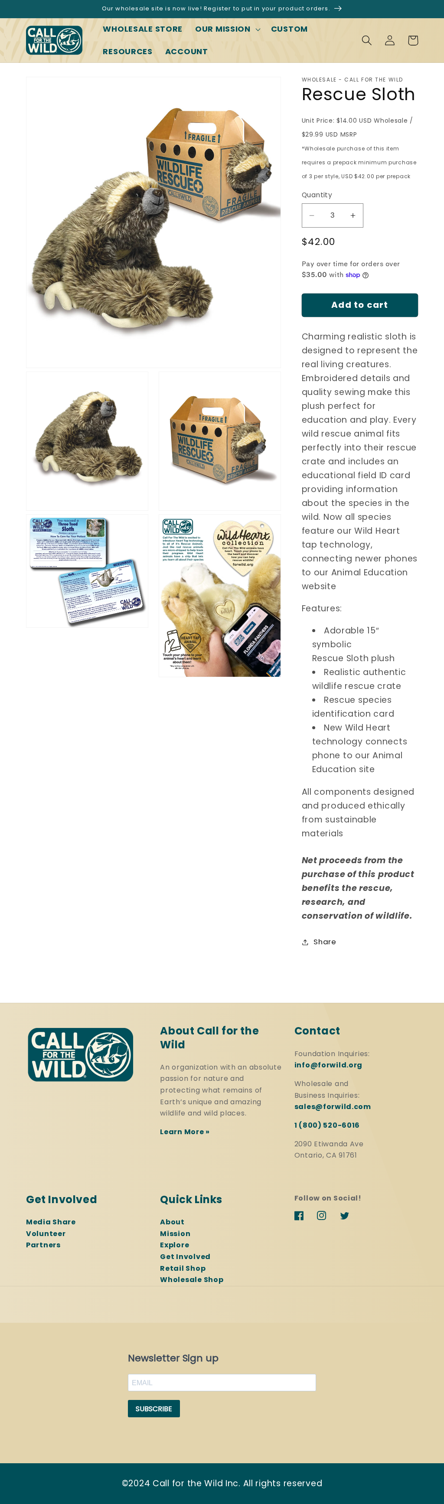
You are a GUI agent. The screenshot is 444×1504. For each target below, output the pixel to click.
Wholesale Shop (191, 1280)
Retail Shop (183, 1268)
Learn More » (185, 1132)
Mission (175, 1234)
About (172, 1222)
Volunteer (45, 1234)
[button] (227, 29)
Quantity (317, 194)
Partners (43, 1245)
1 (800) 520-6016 (327, 1125)
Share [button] (324, 941)
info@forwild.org (328, 1065)
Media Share (51, 1222)
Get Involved (185, 1257)
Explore (174, 1245)
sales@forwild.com (332, 1107)
